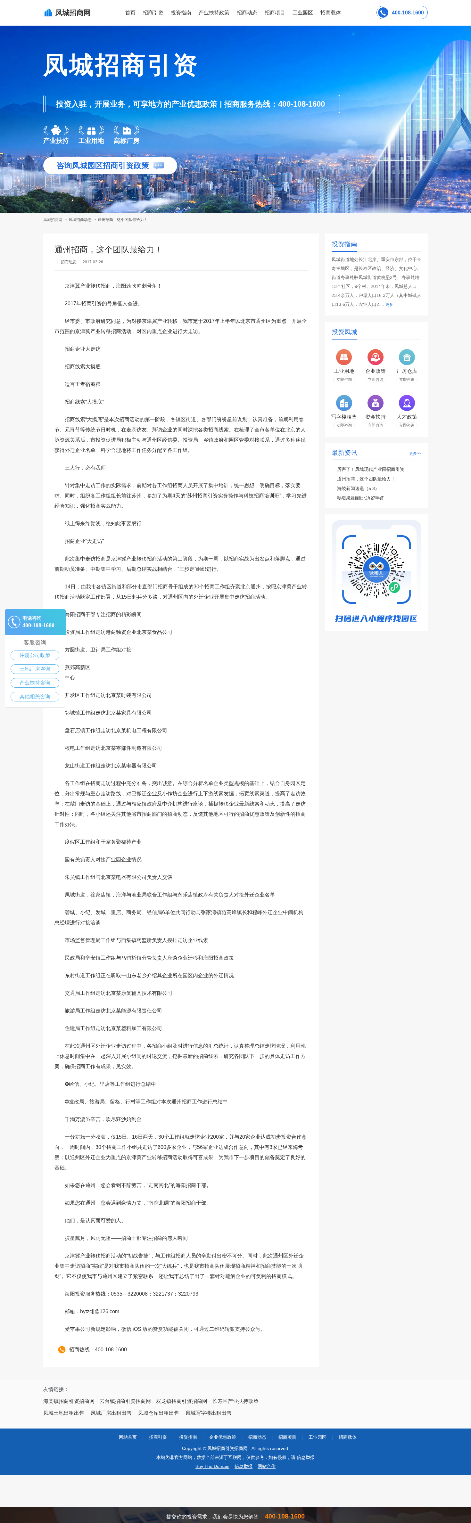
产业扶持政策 (214, 12)
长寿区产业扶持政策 (235, 1401)
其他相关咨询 (35, 696)
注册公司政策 (35, 655)
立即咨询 (344, 379)
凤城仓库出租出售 (158, 1413)
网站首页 (128, 1437)
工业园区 (303, 12)
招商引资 (153, 12)
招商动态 (247, 12)
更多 (389, 304)
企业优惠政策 (222, 1437)
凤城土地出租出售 (63, 1413)
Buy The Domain (212, 1466)
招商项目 (275, 12)
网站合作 (267, 1466)
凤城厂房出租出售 (111, 1413)
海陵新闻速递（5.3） (358, 488)
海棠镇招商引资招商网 (69, 1401)
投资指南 (181, 12)
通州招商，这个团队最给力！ (366, 478)
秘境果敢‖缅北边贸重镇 (360, 498)
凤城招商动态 (80, 219)
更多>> (415, 453)
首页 (130, 12)
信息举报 (243, 1466)
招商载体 (348, 1437)
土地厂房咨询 (35, 669)
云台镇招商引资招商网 (125, 1401)
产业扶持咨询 (35, 682)
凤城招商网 (53, 219)
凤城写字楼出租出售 (209, 1413)
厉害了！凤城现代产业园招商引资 (370, 469)
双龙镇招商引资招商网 (181, 1401)
